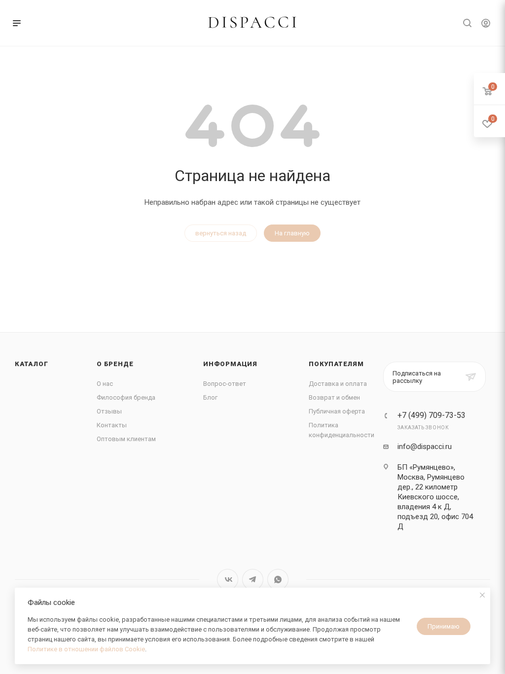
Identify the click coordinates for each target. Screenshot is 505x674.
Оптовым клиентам (126, 439)
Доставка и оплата (338, 383)
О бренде (115, 364)
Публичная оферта (337, 411)
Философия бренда (126, 397)
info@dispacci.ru (424, 446)
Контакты (112, 425)
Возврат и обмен (334, 397)
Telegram (252, 579)
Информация (230, 364)
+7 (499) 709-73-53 (431, 415)
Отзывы (109, 411)
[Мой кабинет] (485, 24)
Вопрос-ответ (224, 383)
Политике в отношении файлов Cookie (86, 649)
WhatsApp (278, 579)
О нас (105, 383)
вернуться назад (220, 233)
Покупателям (336, 364)
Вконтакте (227, 579)
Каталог (31, 364)
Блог (210, 397)
